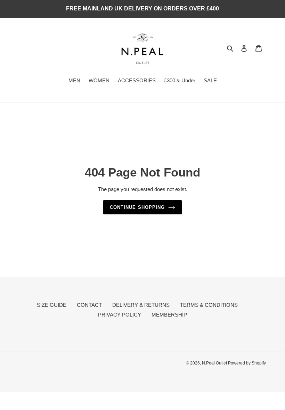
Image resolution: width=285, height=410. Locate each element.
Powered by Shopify (247, 363)
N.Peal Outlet (215, 363)
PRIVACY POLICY (119, 315)
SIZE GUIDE (51, 305)
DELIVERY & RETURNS (141, 305)
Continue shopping (137, 207)
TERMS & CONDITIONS (209, 305)
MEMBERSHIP (169, 315)
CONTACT (89, 305)
